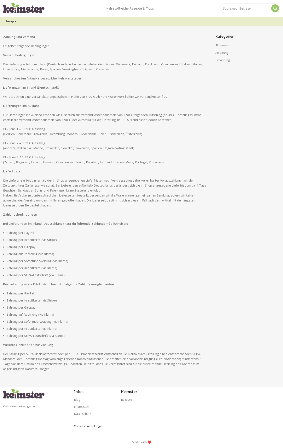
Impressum (81, 407)
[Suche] (275, 8)
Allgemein (222, 45)
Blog (77, 400)
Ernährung (222, 60)
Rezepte (126, 400)
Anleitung (222, 52)
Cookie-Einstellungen (89, 426)
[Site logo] (24, 8)
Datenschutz (82, 414)
